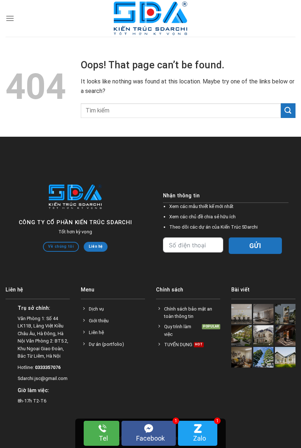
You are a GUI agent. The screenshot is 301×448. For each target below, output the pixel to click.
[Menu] (10, 18)
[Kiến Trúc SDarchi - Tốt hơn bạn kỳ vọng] (150, 18)
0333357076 (48, 367)
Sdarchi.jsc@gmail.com (43, 378)
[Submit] (288, 110)
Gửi (255, 246)
